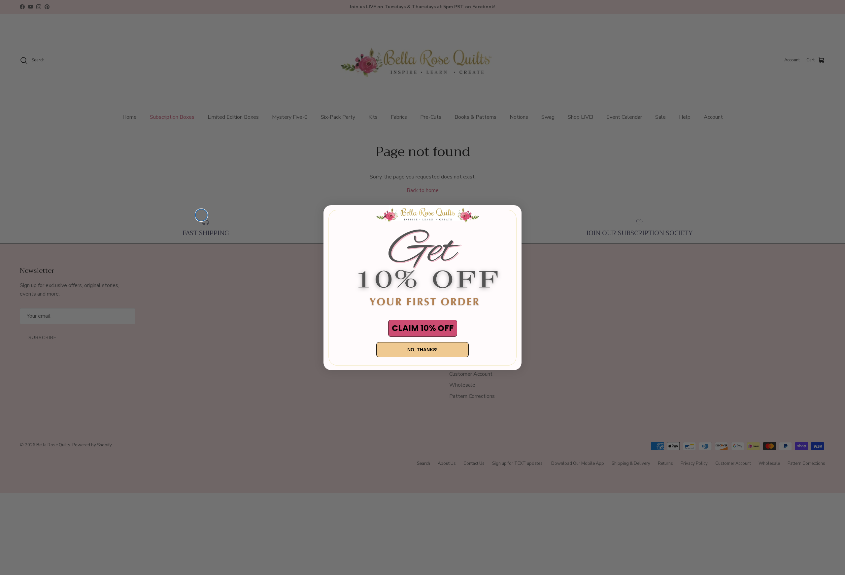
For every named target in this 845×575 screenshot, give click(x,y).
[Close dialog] (201, 215)
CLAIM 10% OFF (423, 328)
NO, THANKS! (422, 349)
